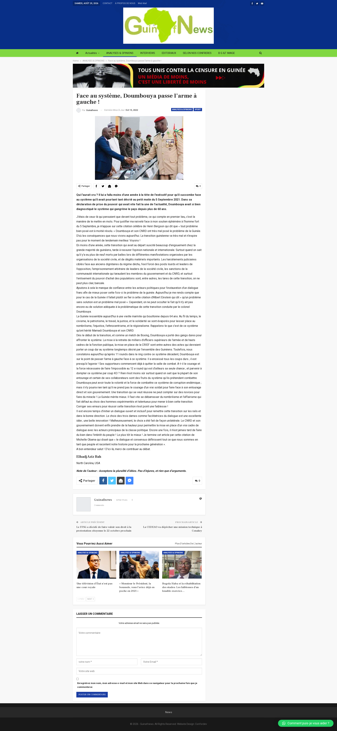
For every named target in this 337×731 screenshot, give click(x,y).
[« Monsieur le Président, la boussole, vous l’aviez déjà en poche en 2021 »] (139, 565)
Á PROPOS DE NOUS (125, 3)
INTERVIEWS (147, 53)
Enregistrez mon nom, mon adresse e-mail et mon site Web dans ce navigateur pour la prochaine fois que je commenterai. (137, 685)
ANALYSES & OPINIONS (119, 53)
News (168, 712)
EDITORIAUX (169, 53)
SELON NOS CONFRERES (197, 53)
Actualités (91, 53)
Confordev (201, 724)
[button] (305, 723)
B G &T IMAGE (226, 53)
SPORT (198, 109)
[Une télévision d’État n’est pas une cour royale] (96, 565)
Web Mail (142, 3)
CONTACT (107, 3)
